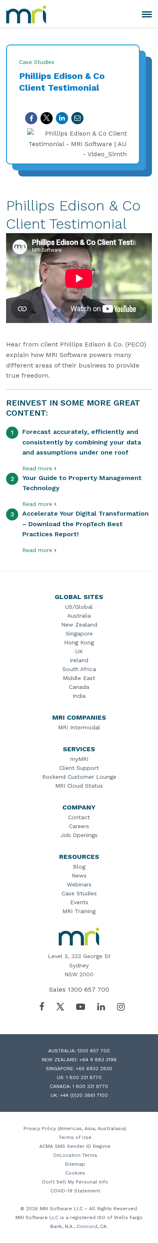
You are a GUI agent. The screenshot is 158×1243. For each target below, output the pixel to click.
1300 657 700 (88, 989)
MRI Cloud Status (79, 785)
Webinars (79, 884)
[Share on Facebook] (31, 118)
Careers (79, 826)
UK (79, 651)
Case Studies (79, 893)
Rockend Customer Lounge (79, 776)
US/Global (79, 606)
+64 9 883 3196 (98, 1059)
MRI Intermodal (79, 727)
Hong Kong (79, 642)
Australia (79, 615)
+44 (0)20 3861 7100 (84, 1095)
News (79, 875)
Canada (79, 687)
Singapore (79, 633)
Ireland (79, 660)
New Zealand (79, 624)
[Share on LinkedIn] (62, 118)
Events (79, 902)
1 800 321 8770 (84, 1077)
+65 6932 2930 (94, 1068)
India (79, 696)
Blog (79, 866)
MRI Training (79, 911)
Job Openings (79, 835)
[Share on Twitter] (47, 118)
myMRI (79, 759)
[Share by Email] (77, 118)
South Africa (79, 669)
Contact (79, 817)
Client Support (79, 768)
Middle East (79, 678)
